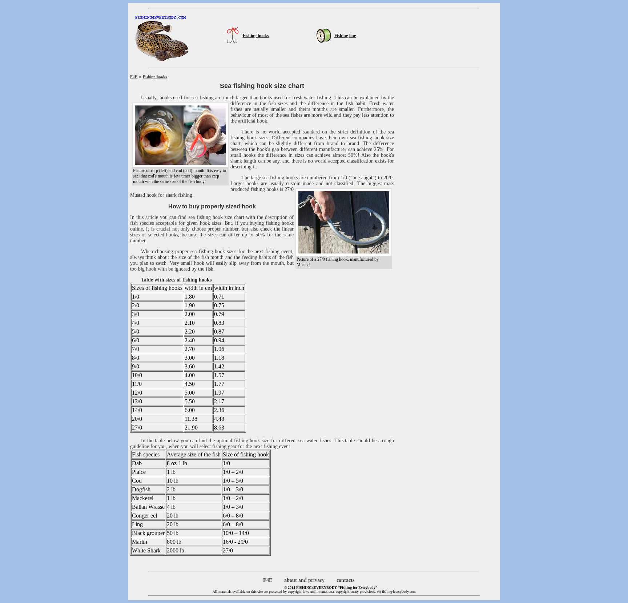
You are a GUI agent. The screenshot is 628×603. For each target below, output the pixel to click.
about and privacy (304, 580)
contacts (345, 580)
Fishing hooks (256, 35)
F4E (133, 77)
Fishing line (345, 35)
